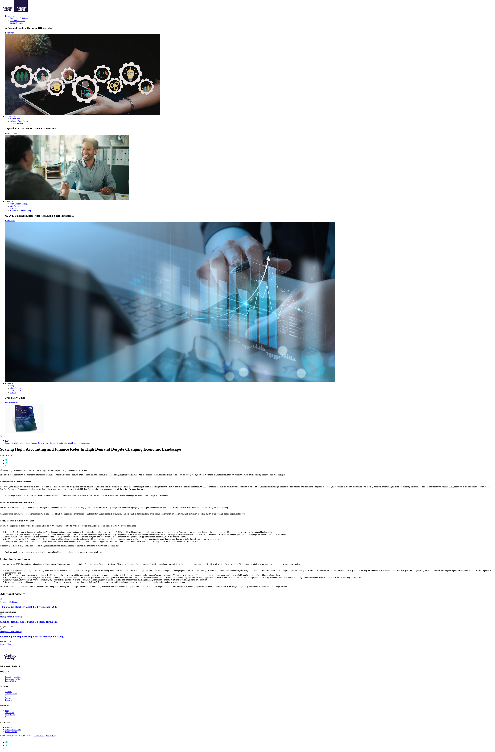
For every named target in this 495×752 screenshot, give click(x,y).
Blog (12, 386)
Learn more (10, 33)
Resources (9, 383)
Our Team (14, 206)
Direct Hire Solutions (19, 18)
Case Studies (15, 388)
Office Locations (11, 694)
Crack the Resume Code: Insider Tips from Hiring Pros (29, 621)
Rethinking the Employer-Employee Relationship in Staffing (32, 636)
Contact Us (4, 436)
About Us (9, 201)
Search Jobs (15, 119)
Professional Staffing (12, 679)
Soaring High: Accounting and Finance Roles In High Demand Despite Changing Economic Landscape (47, 443)
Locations (14, 208)
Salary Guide (15, 390)
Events (13, 393)
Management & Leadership (11, 617)
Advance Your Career (19, 121)
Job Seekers (10, 116)
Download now (11, 403)
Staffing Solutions (17, 20)
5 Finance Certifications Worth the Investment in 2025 (28, 606)
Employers (9, 16)
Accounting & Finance (9, 602)
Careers (8, 698)
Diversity (8, 700)
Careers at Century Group (20, 211)
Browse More (5, 644)
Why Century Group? (19, 204)
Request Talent (16, 23)
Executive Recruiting (12, 677)
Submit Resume (16, 123)
